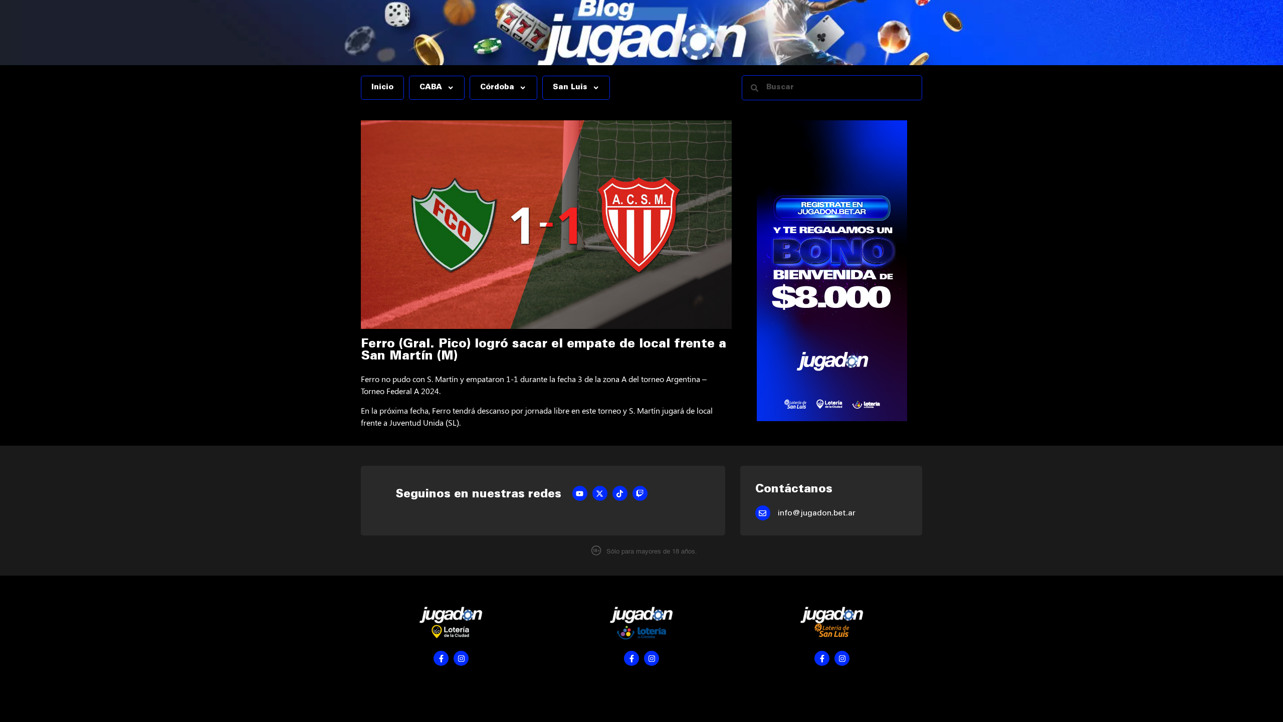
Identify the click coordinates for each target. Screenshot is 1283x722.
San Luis (570, 87)
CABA (430, 87)
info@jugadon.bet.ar (817, 513)
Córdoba (497, 87)
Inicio (382, 87)
